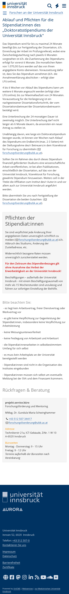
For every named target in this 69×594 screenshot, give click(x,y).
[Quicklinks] (57, 6)
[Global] (56, 5)
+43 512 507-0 (21, 540)
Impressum (9, 551)
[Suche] (49, 6)
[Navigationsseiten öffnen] (5, 13)
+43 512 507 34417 (20, 418)
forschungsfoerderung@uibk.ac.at (22, 152)
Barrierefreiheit (11, 562)
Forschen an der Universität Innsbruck (36, 13)
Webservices (27, 588)
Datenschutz (10, 556)
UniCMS (16, 588)
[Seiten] (64, 6)
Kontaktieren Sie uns (14, 545)
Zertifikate (8, 567)
